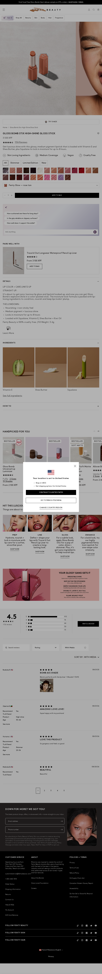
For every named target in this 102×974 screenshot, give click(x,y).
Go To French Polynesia (51, 500)
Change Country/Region (51, 507)
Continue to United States (51, 492)
